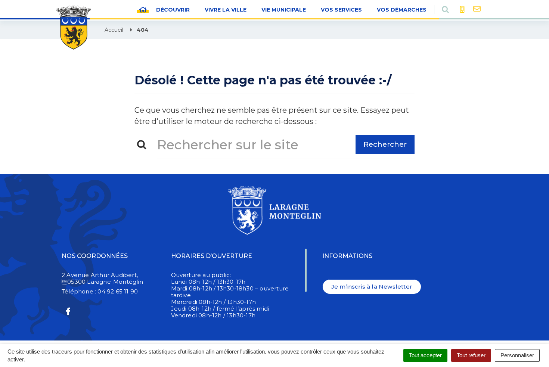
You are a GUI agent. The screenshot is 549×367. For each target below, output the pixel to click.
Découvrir (173, 10)
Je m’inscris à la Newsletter (372, 286)
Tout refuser (471, 355)
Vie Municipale (283, 10)
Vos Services (341, 10)
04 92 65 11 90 (117, 291)
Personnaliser (517, 355)
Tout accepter (425, 355)
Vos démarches (402, 10)
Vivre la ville (225, 10)
